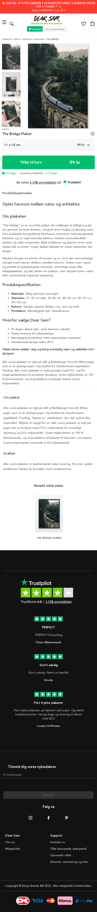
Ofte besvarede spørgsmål (68, 849)
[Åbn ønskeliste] (83, 24)
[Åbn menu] (5, 24)
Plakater (7, 39)
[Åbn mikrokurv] (92, 24)
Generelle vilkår (60, 855)
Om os (10, 842)
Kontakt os (57, 842)
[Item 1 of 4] (58, 87)
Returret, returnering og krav (69, 862)
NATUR (17, 39)
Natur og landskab (33, 39)
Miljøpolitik (12, 849)
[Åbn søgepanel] (12, 24)
